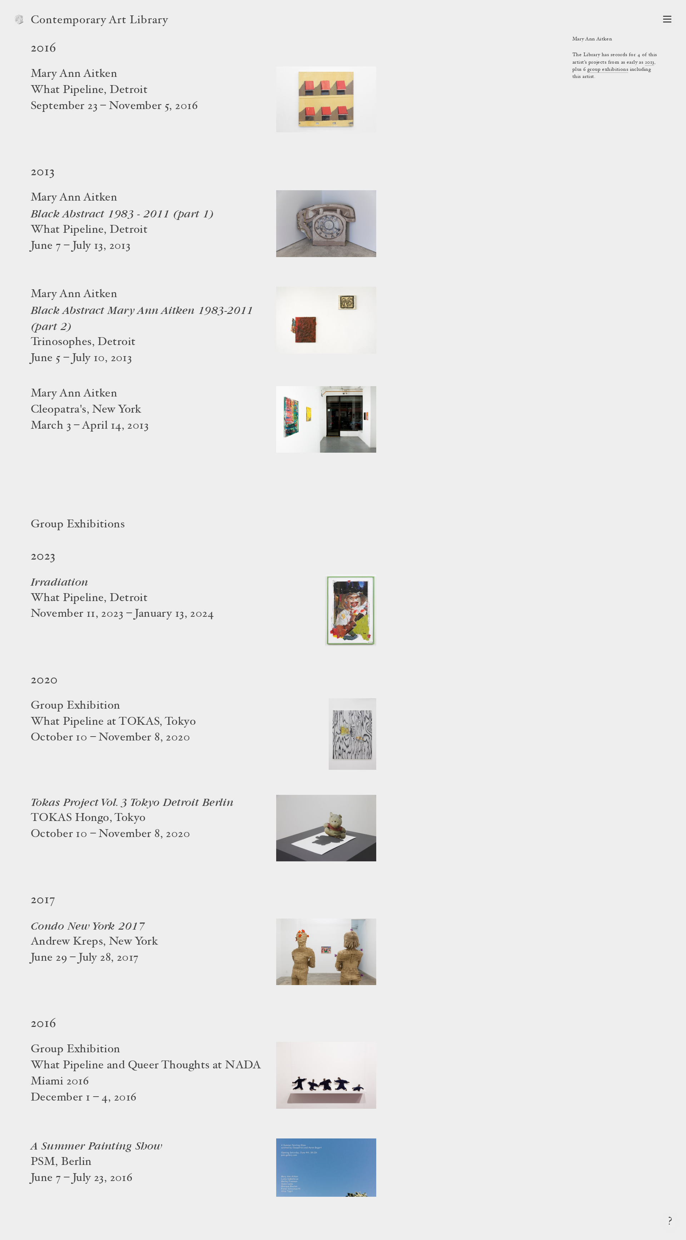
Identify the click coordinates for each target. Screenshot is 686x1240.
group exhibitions (607, 69)
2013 (650, 62)
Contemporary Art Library (99, 20)
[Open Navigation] (667, 19)
